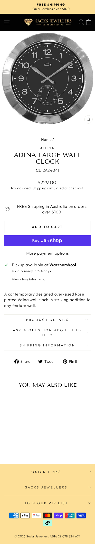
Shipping (39, 188)
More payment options (47, 253)
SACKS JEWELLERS (46, 487)
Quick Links (46, 472)
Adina (47, 148)
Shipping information (48, 345)
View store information (29, 279)
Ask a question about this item (47, 332)
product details (47, 320)
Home (46, 139)
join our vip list (46, 503)
